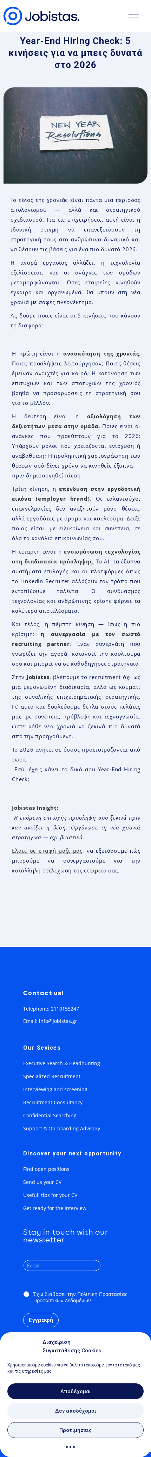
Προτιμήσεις (75, 1430)
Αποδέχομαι (75, 1391)
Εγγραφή (41, 1319)
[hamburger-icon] (134, 16)
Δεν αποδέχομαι (75, 1411)
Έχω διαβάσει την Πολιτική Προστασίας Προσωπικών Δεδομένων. (80, 1297)
